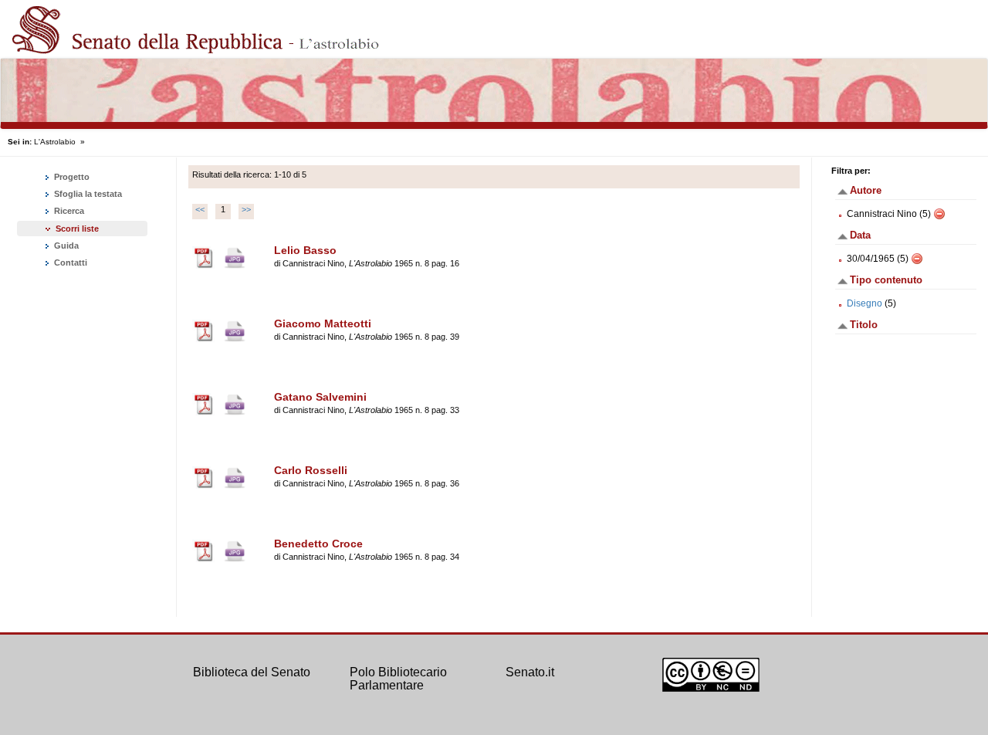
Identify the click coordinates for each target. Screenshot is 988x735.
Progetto (71, 176)
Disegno (864, 303)
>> (246, 209)
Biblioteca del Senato (251, 672)
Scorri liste (77, 228)
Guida (65, 245)
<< (200, 209)
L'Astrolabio (55, 141)
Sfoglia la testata (87, 193)
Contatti (69, 262)
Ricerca (68, 210)
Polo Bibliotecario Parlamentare (398, 679)
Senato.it (530, 672)
